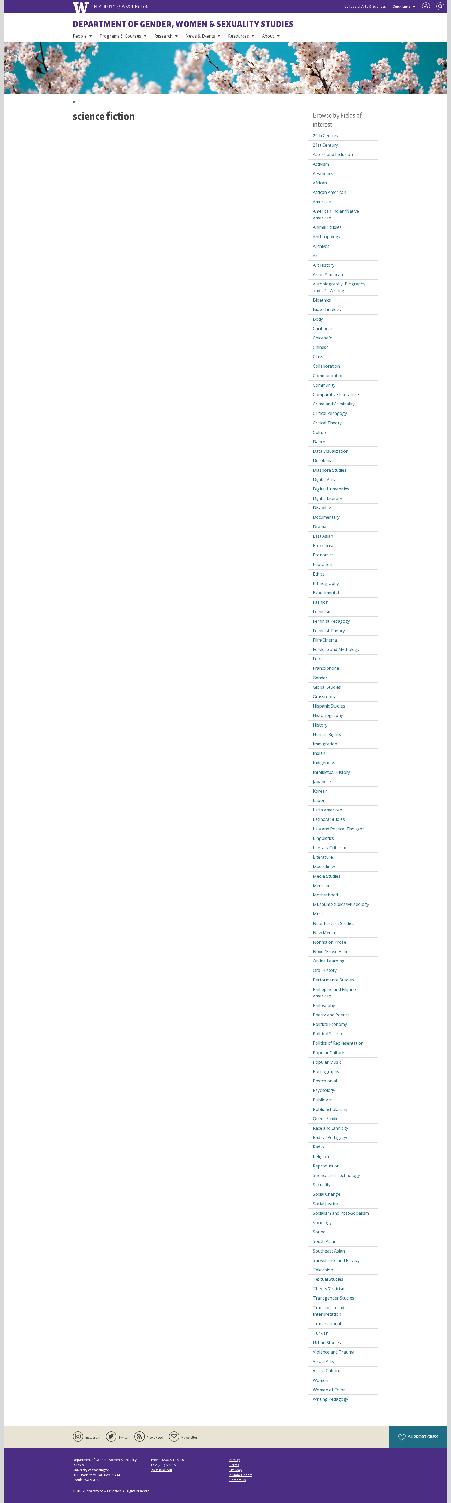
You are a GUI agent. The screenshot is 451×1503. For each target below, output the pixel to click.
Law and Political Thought (338, 829)
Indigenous (324, 762)
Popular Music (327, 1062)
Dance (319, 442)
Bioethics (322, 300)
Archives (321, 246)
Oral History (325, 970)
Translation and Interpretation (328, 1311)
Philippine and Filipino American (334, 992)
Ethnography (326, 583)
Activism (321, 164)
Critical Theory (327, 423)
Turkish (320, 1333)
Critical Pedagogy (330, 413)
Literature (323, 857)
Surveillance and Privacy (336, 1260)
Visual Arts (323, 1361)
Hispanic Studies (329, 706)
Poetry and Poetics (331, 1015)
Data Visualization (330, 451)
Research (163, 36)
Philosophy (324, 1005)
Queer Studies (327, 1119)
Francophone (326, 668)
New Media (324, 933)
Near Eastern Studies (333, 923)
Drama (319, 527)
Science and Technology (336, 1175)
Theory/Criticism (329, 1288)
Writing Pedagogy (330, 1399)
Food (318, 659)
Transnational (327, 1323)
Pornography (326, 1071)
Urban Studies (327, 1342)
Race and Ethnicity (330, 1128)
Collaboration (326, 366)
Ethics (318, 574)
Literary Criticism (329, 848)
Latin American (327, 810)
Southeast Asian (329, 1251)
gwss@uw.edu (161, 1470)
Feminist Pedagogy (331, 621)
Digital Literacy (327, 498)
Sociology (322, 1222)
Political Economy (330, 1024)
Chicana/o (323, 338)
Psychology (324, 1090)
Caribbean (323, 328)
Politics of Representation (338, 1043)
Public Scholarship (331, 1109)
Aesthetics (323, 173)
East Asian (323, 536)
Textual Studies (328, 1279)
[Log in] (426, 6)
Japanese (322, 782)
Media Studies (326, 876)
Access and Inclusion (333, 154)
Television (323, 1270)
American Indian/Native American (336, 214)
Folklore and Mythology (336, 649)
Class (318, 357)
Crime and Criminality (334, 404)
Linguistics (323, 838)
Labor (319, 800)
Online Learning (329, 961)
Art (316, 256)
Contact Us (237, 1480)
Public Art (322, 1100)
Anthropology (326, 236)
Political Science (328, 1034)
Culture (320, 432)
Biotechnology (327, 309)
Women (320, 1380)
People (80, 36)
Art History (323, 265)
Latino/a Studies (329, 819)
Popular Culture (328, 1053)
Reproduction (326, 1166)
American (322, 202)
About (268, 36)
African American (329, 192)
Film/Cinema (325, 640)
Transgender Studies (333, 1298)
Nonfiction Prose (329, 942)
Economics (323, 555)
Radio (318, 1147)
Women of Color (329, 1390)
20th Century (326, 136)
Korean (320, 791)
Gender (320, 678)
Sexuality (321, 1185)
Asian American (328, 274)
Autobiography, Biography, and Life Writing (339, 287)
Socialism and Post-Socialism (341, 1213)
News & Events (200, 36)
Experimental (326, 593)
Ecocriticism (324, 545)
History (320, 725)
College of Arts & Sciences (365, 6)
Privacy (234, 1460)
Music (318, 914)
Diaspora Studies (329, 470)
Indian (319, 753)
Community (324, 385)
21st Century (325, 145)
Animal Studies (327, 227)
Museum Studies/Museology (341, 904)
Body (318, 319)
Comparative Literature (336, 394)
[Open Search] (440, 6)
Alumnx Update (240, 1475)
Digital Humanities (331, 489)
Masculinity (324, 866)
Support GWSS (422, 1437)
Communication (328, 376)
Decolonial (323, 460)
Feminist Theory (329, 630)
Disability (322, 508)
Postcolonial (325, 1081)
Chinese (321, 347)
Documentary (326, 517)
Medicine (321, 885)
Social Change (326, 1194)
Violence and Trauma (333, 1352)
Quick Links (402, 6)
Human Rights (327, 734)
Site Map (235, 1470)
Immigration (325, 744)
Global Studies (327, 687)
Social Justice (325, 1204)
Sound (319, 1232)
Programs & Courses (120, 36)
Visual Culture (326, 1371)
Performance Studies (333, 980)
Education (322, 564)
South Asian (324, 1241)
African (320, 183)
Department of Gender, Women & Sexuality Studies (183, 24)
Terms (234, 1465)
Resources (238, 36)
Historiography (328, 715)
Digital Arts (324, 479)
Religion (321, 1156)
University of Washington (102, 1491)
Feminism (322, 611)
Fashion (320, 602)
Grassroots (324, 696)
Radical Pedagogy (330, 1137)
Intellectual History (331, 772)
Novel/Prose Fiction (332, 951)
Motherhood (325, 895)
